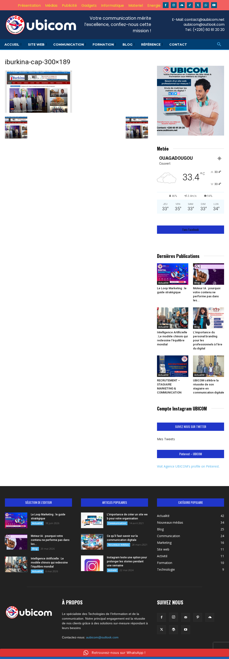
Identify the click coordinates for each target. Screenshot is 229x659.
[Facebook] (166, 5)
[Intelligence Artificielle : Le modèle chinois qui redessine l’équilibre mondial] (172, 318)
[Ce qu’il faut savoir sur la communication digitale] (92, 542)
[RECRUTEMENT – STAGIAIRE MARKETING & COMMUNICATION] (172, 366)
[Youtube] (214, 5)
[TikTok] (190, 5)
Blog (197, 282)
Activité (112, 570)
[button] (219, 44)
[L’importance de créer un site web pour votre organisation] (92, 520)
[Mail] (185, 617)
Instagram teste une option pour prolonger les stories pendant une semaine (127, 561)
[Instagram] (174, 5)
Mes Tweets (166, 439)
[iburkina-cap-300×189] (38, 111)
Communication (117, 523)
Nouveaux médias (118, 544)
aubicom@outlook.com (102, 637)
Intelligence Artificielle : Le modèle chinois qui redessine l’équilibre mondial (49, 562)
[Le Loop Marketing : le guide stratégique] (172, 274)
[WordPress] (173, 629)
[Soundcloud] (182, 5)
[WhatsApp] (206, 5)
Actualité (163, 282)
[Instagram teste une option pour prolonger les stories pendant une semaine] (92, 563)
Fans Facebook (190, 229)
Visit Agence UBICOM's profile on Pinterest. (188, 466)
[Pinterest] (197, 617)
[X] (198, 5)
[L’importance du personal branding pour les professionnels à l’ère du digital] (208, 318)
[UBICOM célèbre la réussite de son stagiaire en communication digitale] (208, 366)
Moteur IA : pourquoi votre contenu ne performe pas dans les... (50, 540)
